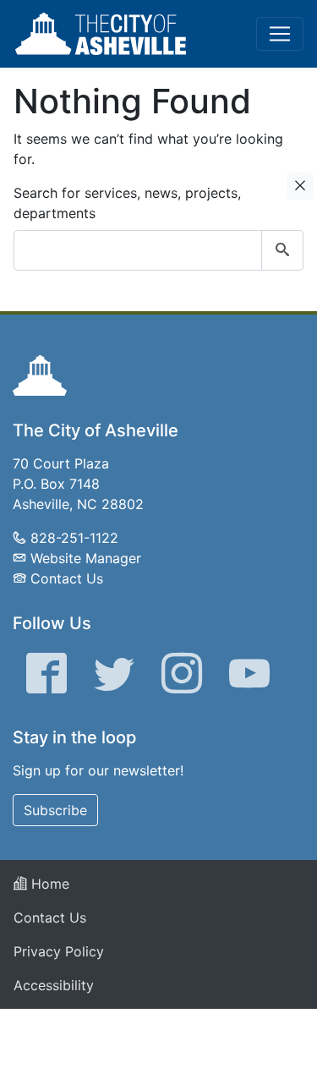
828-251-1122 (74, 537)
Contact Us (66, 578)
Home (48, 883)
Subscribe (55, 810)
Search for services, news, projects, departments (127, 203)
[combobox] (158, 250)
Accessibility (54, 985)
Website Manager (85, 558)
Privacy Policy (59, 951)
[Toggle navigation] (279, 34)
